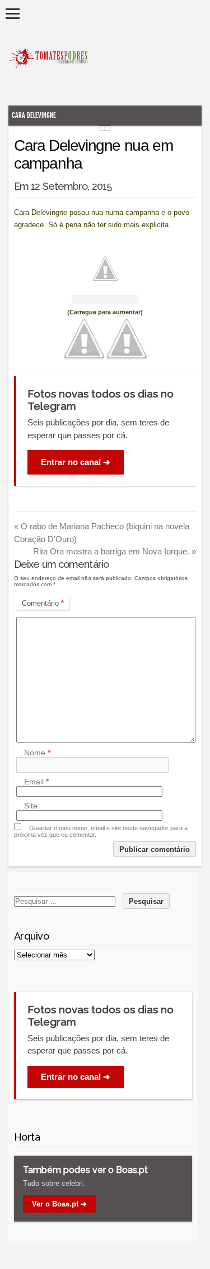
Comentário (43, 603)
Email (36, 781)
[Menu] (12, 13)
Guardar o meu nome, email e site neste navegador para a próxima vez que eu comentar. (101, 831)
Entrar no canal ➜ (75, 462)
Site (31, 805)
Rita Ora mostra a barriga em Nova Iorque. (114, 551)
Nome (37, 752)
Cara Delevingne (34, 115)
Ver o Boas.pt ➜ (59, 1204)
